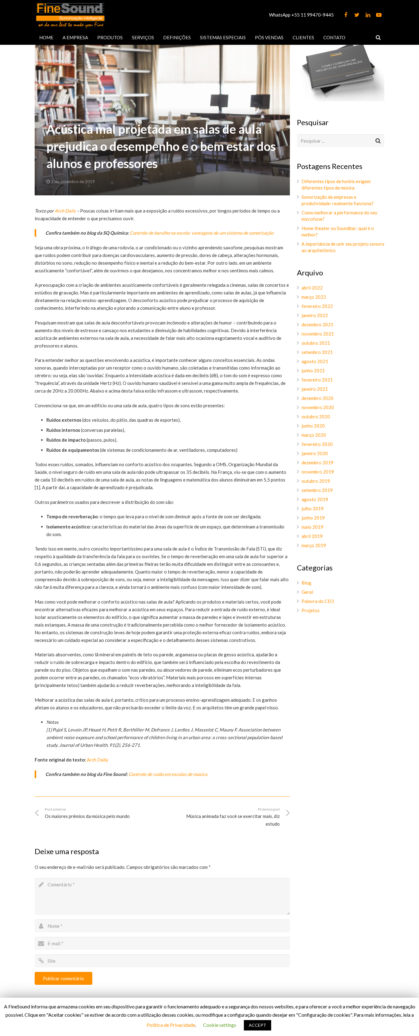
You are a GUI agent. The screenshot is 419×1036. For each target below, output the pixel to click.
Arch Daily (65, 210)
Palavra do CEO (318, 601)
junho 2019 (313, 517)
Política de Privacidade (171, 1025)
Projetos (311, 610)
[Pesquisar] (378, 37)
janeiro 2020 (315, 453)
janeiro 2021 (315, 389)
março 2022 (314, 297)
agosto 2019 (315, 499)
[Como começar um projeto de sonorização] (340, 99)
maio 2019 (312, 527)
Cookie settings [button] (219, 1025)
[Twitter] (356, 15)
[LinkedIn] (367, 15)
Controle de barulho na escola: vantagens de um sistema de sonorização (201, 233)
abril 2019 (312, 536)
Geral (307, 592)
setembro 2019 (317, 490)
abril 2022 (312, 287)
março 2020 (314, 435)
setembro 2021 (317, 352)
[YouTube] (378, 15)
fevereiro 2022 (317, 306)
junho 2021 (313, 370)
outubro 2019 (316, 481)
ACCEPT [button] (257, 1025)
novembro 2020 (318, 407)
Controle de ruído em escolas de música (168, 774)
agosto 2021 (315, 361)
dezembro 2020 (317, 398)
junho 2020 (313, 425)
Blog (306, 582)
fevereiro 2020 (317, 444)
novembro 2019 (318, 471)
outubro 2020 (316, 416)
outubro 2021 (316, 343)
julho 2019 (313, 508)
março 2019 (314, 545)
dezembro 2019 (317, 462)
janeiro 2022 (315, 315)
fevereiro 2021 (317, 379)
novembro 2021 (318, 333)
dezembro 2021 (317, 324)
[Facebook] (345, 15)
